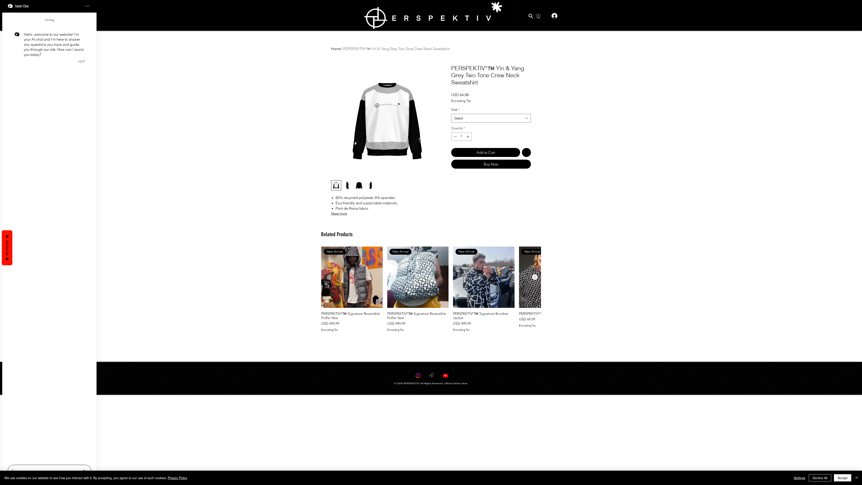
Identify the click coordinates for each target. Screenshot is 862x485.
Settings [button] (799, 478)
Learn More (521, 108)
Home (336, 48)
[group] (431, 380)
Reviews (7, 248)
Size (455, 124)
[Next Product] (534, 360)
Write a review (482, 237)
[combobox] (491, 132)
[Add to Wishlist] (526, 166)
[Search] (531, 16)
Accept (842, 478)
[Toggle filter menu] (520, 280)
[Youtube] (445, 464)
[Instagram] (418, 464)
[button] (538, 16)
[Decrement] (454, 151)
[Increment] (468, 151)
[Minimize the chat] (87, 6)
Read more (339, 214)
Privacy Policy (177, 478)
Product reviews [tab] (345, 267)
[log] (49, 237)
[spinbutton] (461, 151)
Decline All (820, 478)
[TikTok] (432, 464)
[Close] (856, 477)
